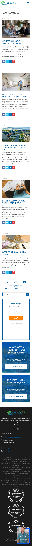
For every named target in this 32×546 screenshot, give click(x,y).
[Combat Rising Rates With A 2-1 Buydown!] (16, 29)
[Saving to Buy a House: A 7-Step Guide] (16, 242)
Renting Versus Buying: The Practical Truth (14, 202)
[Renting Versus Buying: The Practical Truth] (16, 189)
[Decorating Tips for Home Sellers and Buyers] (16, 82)
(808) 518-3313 (7, 451)
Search (7, 288)
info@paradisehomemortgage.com (12, 437)
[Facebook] (14, 429)
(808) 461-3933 (7, 445)
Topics (16, 288)
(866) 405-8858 (7, 448)
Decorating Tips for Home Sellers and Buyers (14, 95)
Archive (25, 288)
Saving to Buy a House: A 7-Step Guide (14, 253)
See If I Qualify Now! (16, 366)
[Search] (27, 294)
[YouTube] (18, 429)
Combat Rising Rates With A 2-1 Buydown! (12, 42)
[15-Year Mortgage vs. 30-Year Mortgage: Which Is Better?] (16, 134)
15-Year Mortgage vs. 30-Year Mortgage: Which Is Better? (14, 147)
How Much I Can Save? (16, 396)
